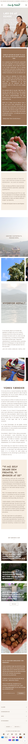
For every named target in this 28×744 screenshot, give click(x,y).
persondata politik (9, 687)
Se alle (14, 604)
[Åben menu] (3, 5)
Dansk (8, 726)
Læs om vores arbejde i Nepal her (13, 349)
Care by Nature (12, 731)
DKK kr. (17, 726)
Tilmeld (21, 693)
